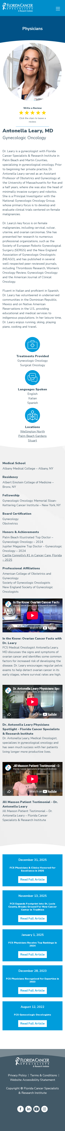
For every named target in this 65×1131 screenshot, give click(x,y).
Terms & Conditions (43, 1075)
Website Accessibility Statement (32, 1080)
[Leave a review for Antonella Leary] (32, 118)
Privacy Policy (17, 1075)
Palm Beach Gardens (32, 436)
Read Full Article (32, 880)
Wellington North (32, 432)
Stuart (32, 440)
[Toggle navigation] (57, 8)
